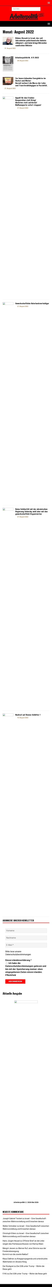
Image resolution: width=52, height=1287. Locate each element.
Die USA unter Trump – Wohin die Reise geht (28, 1274)
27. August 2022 (10, 88)
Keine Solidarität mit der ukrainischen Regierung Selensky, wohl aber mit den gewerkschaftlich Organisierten (31, 511)
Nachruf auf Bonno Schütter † (28, 714)
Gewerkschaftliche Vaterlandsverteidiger (32, 303)
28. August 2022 (22, 61)
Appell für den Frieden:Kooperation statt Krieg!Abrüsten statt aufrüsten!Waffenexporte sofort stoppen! (28, 101)
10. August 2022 (22, 718)
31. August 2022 (10, 48)
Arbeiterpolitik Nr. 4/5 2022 (27, 57)
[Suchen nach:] (26, 9)
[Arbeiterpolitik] (26, 19)
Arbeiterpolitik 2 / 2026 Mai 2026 (26, 1202)
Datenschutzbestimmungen (18, 954)
